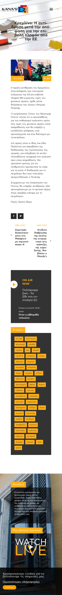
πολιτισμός (20, 430)
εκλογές (30, 390)
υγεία (39, 442)
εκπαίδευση (21, 396)
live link (19, 339)
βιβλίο (32, 384)
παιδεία (19, 419)
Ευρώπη (19, 350)
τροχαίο (30, 442)
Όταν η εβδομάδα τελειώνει (29, 316)
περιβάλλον (21, 425)
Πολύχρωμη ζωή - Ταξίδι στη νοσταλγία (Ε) (30, 295)
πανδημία (30, 419)
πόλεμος (19, 436)
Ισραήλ (36, 350)
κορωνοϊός (31, 402)
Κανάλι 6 (19, 356)
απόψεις (30, 379)
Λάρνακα (19, 362)
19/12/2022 (17, 78)
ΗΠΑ (27, 350)
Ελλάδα (32, 344)
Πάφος (18, 373)
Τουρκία (28, 373)
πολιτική (33, 425)
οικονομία (30, 413)
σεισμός (19, 442)
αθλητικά (20, 379)
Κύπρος (42, 356)
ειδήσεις (19, 390)
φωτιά (18, 448)
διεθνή (42, 384)
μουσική (19, 413)
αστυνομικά (21, 384)
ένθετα (39, 373)
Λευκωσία (20, 367)
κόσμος (32, 407)
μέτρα (42, 407)
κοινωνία (19, 402)
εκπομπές (34, 396)
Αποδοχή (9, 587)
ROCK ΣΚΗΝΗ (31, 339)
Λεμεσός (30, 362)
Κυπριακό (31, 356)
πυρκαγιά (33, 430)
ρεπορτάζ (31, 436)
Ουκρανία (32, 367)
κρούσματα (20, 407)
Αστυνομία (20, 344)
